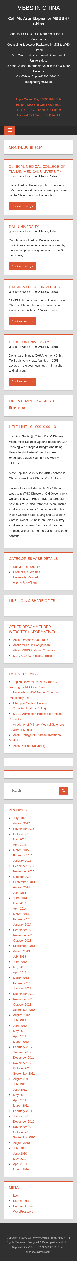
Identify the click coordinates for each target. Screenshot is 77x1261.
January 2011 (22, 1116)
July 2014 (19, 892)
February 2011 (22, 1111)
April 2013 (20, 972)
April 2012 (20, 1036)
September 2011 (24, 1073)
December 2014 (23, 866)
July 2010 (19, 1148)
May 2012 (19, 1031)
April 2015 (20, 844)
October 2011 (22, 1068)
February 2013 (22, 983)
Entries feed (21, 1200)
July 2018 (19, 818)
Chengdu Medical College (30, 703)
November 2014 (23, 871)
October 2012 (22, 1004)
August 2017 (21, 823)
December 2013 (23, 930)
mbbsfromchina (21, 176)
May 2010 (19, 1158)
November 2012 (23, 999)
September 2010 (24, 1137)
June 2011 (20, 1089)
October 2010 (22, 1132)
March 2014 (21, 914)
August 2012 (21, 1015)
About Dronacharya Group (30, 640)
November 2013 (23, 935)
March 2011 (21, 1105)
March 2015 (21, 850)
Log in (17, 1195)
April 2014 (20, 908)
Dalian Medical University (35, 287)
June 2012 (20, 1026)
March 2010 (21, 1169)
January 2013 (22, 988)
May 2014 (19, 903)
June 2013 (20, 962)
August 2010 (21, 1143)
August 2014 (21, 887)
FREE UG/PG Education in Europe (38, 110)
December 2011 (23, 1057)
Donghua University (29, 342)
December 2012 (23, 993)
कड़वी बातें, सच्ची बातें (25, 582)
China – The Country (27, 566)
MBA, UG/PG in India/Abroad (32, 656)
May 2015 (19, 839)
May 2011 (19, 1095)
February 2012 (22, 1047)
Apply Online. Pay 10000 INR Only (38, 99)
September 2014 (24, 882)
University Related (48, 176)
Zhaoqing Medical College (30, 708)
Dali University (24, 227)
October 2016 (22, 834)
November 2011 (23, 1063)
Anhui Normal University (29, 746)
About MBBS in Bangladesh (31, 645)
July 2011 (19, 1084)
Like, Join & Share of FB (32, 601)
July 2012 (19, 1020)
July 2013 (19, 956)
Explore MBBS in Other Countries (38, 104)
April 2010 (20, 1164)
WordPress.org (23, 1211)
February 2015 (22, 855)
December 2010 (23, 1121)
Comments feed (23, 1206)
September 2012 (24, 1009)
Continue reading (21, 206)
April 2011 (19, 1100)
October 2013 (22, 940)
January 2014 (22, 924)
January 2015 (22, 860)
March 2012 (21, 1041)
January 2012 (22, 1052)
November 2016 (23, 829)
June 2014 (20, 898)
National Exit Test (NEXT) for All (38, 115)
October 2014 (22, 876)
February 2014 (22, 919)
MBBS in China (38, 8)
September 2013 (24, 946)
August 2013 (21, 951)
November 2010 (23, 1127)
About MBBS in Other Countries (34, 650)
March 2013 (21, 978)
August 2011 (21, 1079)
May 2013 (19, 967)
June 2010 (20, 1153)
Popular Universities (26, 572)
